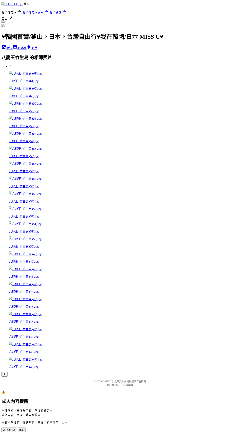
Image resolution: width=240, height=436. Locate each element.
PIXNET (106, 381)
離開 (21, 430)
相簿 (9, 48)
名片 (35, 48)
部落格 (22, 48)
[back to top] (5, 374)
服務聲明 (128, 385)
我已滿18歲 (9, 430)
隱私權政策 (113, 385)
